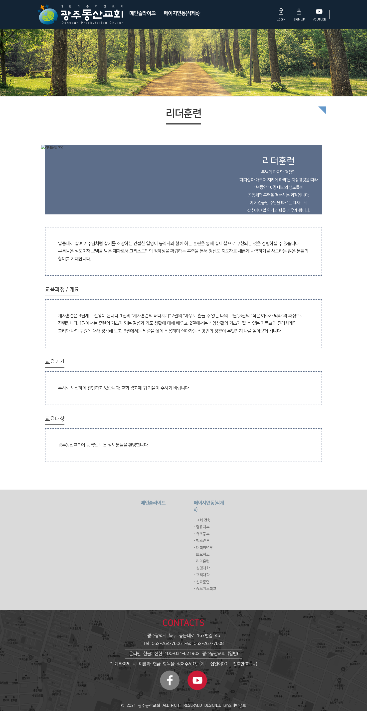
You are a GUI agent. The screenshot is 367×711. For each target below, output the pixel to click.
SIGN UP (299, 19)
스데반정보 (237, 705)
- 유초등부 (201, 534)
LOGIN (281, 19)
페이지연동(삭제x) (182, 13)
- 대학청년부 (203, 548)
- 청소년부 (201, 541)
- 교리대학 (201, 575)
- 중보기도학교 (205, 589)
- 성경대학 (201, 568)
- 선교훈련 (201, 582)
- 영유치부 (201, 527)
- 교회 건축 (202, 520)
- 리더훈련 (201, 561)
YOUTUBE (319, 19)
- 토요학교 (201, 554)
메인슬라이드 (142, 13)
